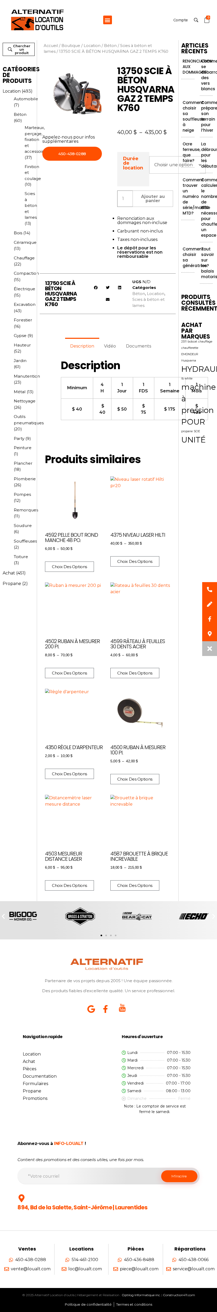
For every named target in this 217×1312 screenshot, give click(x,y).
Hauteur (22, 345)
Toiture (21, 556)
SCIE (197, 431)
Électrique (24, 288)
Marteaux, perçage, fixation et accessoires (36, 139)
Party (19, 438)
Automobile (26, 98)
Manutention (27, 376)
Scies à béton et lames (31, 205)
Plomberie (25, 478)
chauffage (205, 341)
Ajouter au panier (153, 198)
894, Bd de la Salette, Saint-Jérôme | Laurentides (82, 1207)
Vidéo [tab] (110, 346)
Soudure (23, 525)
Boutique (70, 45)
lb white (186, 378)
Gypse (20, 335)
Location (12, 91)
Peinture (22, 447)
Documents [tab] (138, 346)
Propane (12, 583)
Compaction (26, 273)
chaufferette (189, 348)
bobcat (192, 341)
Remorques (26, 509)
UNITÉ (193, 439)
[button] (107, 20)
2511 (184, 341)
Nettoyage (24, 400)
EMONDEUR (189, 354)
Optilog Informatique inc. (141, 1295)
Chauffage (24, 257)
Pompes (22, 494)
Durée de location (133, 163)
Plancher (23, 463)
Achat (9, 573)
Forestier (23, 319)
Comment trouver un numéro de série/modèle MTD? (196, 196)
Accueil (51, 45)
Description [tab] (82, 346)
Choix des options (69, 566)
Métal (20, 391)
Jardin (20, 360)
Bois (18, 232)
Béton (20, 114)
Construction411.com (179, 1295)
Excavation (24, 304)
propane (187, 431)
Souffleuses (25, 541)
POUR (193, 421)
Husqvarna (188, 360)
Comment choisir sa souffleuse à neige (193, 116)
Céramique (25, 242)
